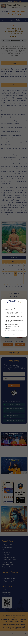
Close (14, 334)
